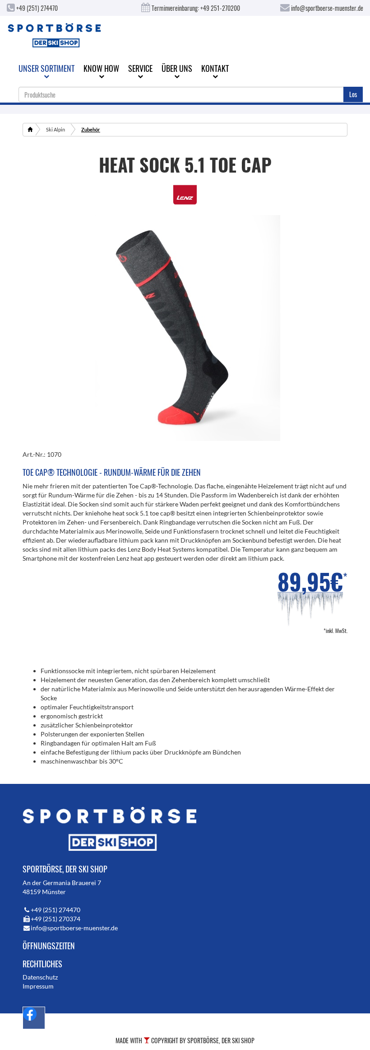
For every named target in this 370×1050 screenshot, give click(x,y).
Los (353, 94)
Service (140, 68)
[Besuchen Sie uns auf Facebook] (34, 1018)
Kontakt (215, 68)
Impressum (38, 986)
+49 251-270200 (220, 8)
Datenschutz (40, 977)
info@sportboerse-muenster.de (326, 8)
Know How (101, 68)
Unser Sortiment (46, 68)
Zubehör (90, 129)
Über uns (177, 68)
